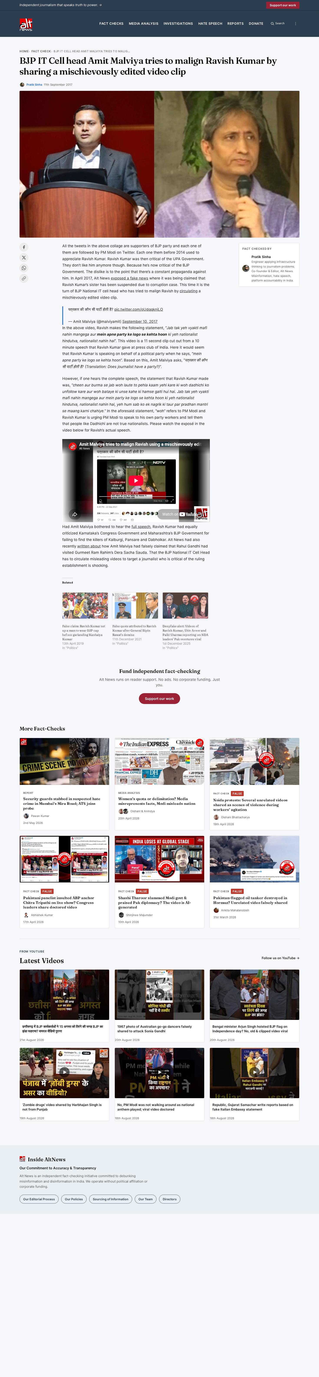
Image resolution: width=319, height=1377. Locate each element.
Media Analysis (143, 23)
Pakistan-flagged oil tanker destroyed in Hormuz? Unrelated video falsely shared (250, 900)
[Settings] (295, 24)
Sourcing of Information (110, 1199)
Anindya (149, 811)
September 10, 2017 (140, 321)
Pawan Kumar (40, 816)
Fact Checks (111, 23)
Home (24, 51)
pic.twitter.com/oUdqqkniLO (138, 309)
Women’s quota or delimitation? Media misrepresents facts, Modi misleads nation (156, 801)
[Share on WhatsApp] (24, 268)
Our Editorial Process (39, 1199)
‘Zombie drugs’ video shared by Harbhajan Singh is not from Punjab (62, 1107)
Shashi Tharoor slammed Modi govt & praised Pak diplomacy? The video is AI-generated (154, 903)
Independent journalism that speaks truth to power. (61, 5)
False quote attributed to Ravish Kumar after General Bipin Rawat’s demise (134, 630)
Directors (170, 1199)
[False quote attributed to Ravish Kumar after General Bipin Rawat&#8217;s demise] (135, 605)
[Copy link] (24, 278)
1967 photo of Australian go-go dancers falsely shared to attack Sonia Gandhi (154, 1028)
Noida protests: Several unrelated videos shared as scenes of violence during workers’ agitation (250, 805)
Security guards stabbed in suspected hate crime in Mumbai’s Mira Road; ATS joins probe (61, 803)
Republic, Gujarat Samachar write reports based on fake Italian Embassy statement (252, 1107)
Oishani (135, 811)
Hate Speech (210, 23)
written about (89, 546)
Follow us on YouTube (280, 958)
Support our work (283, 5)
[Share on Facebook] (24, 247)
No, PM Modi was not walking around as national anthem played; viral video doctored (155, 1107)
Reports (235, 23)
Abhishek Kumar (42, 915)
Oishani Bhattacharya (235, 817)
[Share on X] (24, 257)
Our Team (145, 1199)
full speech (141, 526)
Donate (256, 23)
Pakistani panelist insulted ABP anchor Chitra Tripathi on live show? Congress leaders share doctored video (58, 903)
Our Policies (74, 1199)
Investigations (178, 23)
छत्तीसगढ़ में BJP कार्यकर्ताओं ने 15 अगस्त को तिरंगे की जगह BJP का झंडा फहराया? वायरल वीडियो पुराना (62, 1028)
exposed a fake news (129, 278)
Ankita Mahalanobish (235, 910)
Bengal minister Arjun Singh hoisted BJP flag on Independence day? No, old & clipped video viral (250, 1028)
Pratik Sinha (34, 84)
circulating (188, 291)
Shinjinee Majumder (139, 915)
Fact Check (41, 51)
